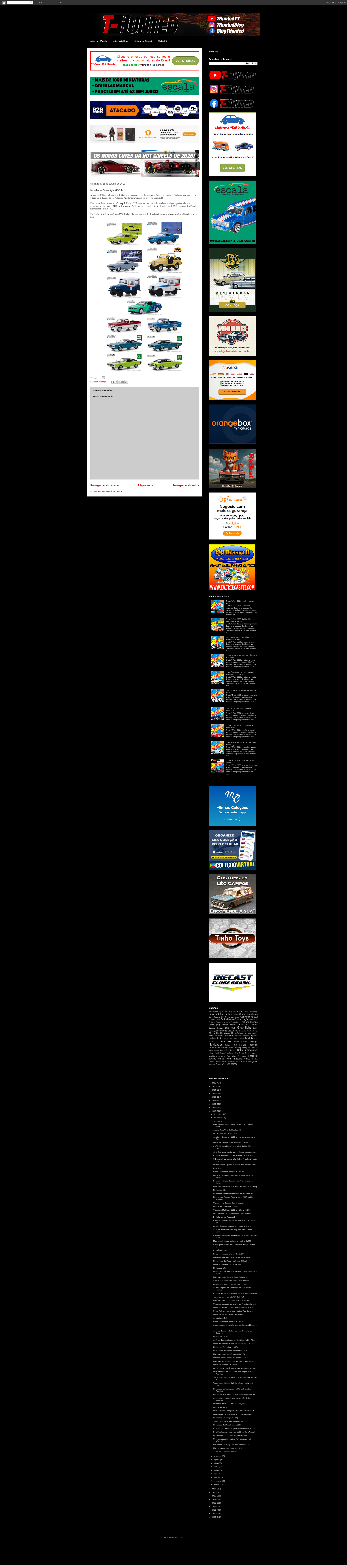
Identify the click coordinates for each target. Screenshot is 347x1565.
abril (216, 1474)
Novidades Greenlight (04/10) (225, 1418)
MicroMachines (213, 1042)
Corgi (218, 1019)
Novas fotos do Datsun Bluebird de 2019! (230, 1351)
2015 (214, 1496)
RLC (211, 1053)
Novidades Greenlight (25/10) (225, 1206)
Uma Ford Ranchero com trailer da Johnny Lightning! (235, 1187)
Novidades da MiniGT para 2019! (227, 1425)
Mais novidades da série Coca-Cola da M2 (231, 1277)
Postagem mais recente (104, 485)
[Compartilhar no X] (119, 382)
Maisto (225, 1039)
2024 (214, 1090)
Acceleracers (214, 1012)
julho (216, 1463)
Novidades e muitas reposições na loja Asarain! (233, 1194)
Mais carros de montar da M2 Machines (229, 1448)
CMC (222, 1017)
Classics (216, 1017)
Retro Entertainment (247, 1050)
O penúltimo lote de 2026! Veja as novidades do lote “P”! (240, 673)
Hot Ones (239, 1031)
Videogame (252, 1061)
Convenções (246, 1017)
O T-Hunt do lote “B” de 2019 (225, 1133)
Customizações (242, 1019)
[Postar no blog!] (116, 382)
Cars (211, 1017)
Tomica (246, 1058)
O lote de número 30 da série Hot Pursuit (230, 1143)
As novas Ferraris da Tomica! (225, 1452)
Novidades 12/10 (220, 1336)
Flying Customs (221, 1025)
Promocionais (228, 1047)
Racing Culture (214, 1050)
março (216, 1477)
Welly (224, 1064)
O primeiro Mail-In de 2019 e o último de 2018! (232, 1210)
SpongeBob (222, 1056)
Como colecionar (232, 1017)
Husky (249, 1033)
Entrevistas (235, 1022)
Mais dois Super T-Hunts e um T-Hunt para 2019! (233, 1361)
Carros (235, 1014)
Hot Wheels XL (240, 1033)
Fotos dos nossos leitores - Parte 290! (229, 1172)
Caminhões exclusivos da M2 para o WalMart (232, 1226)
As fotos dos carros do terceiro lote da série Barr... (234, 1155)
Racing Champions (250, 1048)
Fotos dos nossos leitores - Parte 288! (229, 1322)
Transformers (220, 1062)
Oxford (227, 1045)
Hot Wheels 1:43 (249, 1031)
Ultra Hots (240, 1062)
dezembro (218, 1114)
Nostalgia (254, 1042)
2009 (214, 1517)
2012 (214, 1506)
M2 (219, 1038)
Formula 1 (233, 1025)
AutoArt (248, 1012)
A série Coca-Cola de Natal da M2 (227, 1130)
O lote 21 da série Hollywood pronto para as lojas (233, 1344)
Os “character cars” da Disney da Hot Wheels (232, 1213)
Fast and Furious (249, 1022)
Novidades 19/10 (220, 1268)
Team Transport (233, 1058)
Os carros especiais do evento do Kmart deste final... (235, 1304)
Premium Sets (214, 1048)
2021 (214, 1100)
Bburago (254, 1012)
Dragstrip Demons (223, 1022)
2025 (214, 1086)
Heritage (212, 1031)
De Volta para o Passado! (224, 1217)
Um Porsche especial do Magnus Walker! (230, 1435)
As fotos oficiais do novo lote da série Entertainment (235, 1293)
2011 (214, 1510)
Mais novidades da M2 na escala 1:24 (229, 1354)
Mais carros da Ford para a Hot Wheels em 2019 (233, 1411)
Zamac (234, 1064)
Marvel (241, 1039)
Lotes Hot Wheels (98, 41)
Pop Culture (239, 1045)
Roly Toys (217, 1168)
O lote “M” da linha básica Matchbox (228, 1315)
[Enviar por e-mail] (112, 382)
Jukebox (237, 1036)
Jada (211, 1036)
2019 (214, 1107)
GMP (233, 1028)
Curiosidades (227, 1019)
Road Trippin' (220, 1053)
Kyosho (254, 1036)
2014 (214, 1499)
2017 (214, 1489)
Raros (222, 1050)
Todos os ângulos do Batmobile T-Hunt (229, 1421)
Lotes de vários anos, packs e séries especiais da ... (235, 1394)
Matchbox (251, 1038)
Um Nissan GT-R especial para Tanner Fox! (231, 1445)
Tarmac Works (216, 1058)
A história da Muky (220, 1250)
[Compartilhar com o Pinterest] (126, 382)
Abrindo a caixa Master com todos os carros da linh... (235, 1152)
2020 (214, 1104)
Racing (238, 1048)
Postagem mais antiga (185, 485)
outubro (217, 1121)
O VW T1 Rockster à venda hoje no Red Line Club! (234, 1368)
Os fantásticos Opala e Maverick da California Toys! (234, 1165)
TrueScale (231, 1062)
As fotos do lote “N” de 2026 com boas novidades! (239, 638)
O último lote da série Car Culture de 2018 (231, 1358)
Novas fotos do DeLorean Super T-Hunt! (230, 1261)
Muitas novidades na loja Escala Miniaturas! (231, 1257)
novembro (218, 1118)
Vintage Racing (215, 1064)
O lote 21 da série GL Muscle (225, 1365)
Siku (236, 1053)
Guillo (255, 1028)
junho (216, 1467)
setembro (218, 1456)
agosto (217, 1460)
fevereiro (218, 1481)
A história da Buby (220, 1318)
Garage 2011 (223, 1028)
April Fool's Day (225, 1012)
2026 (214, 1083)
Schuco (230, 1053)
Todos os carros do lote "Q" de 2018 (228, 1297)
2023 (214, 1093)
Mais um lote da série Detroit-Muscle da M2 (231, 1300)
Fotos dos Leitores (248, 1024)
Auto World (238, 1011)
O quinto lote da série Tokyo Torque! (228, 1203)
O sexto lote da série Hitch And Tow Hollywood (232, 1414)
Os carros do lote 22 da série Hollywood (230, 1404)
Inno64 (255, 1033)
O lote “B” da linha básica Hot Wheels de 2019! (233, 1308)
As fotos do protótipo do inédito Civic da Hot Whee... (235, 1340)
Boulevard (214, 1014)
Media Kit (162, 41)
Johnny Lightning (224, 1035)
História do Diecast (143, 41)
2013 (214, 1503)
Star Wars (231, 1056)
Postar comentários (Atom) (110, 491)
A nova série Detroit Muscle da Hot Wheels (231, 1281)
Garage (212, 1028)
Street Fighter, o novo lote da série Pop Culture (233, 1311)
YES (228, 1064)
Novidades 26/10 (220, 1190)
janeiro (217, 1484)
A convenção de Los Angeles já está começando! (234, 1428)
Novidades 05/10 (220, 1407)
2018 (214, 1111)
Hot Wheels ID (226, 1033)
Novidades (216, 1044)
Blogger (179, 1537)
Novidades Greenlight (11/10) (225, 1347)
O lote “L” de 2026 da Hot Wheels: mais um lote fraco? (240, 620)
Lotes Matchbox (120, 41)
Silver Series (244, 1053)
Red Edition (231, 1050)
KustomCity (246, 1036)
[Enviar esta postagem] (103, 377)
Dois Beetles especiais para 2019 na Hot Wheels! (234, 1432)
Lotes (212, 1038)
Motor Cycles (240, 1042)
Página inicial (145, 485)
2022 (214, 1097)
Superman (242, 1056)
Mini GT (226, 1041)
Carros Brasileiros (248, 1014)
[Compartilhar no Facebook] (123, 382)
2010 (214, 1513)
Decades (254, 1019)
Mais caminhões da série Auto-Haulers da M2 (232, 1241)
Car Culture (226, 1014)
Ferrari (211, 1025)
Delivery (212, 1022)
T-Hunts (252, 1055)
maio (216, 1470)
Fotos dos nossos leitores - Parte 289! (229, 1254)
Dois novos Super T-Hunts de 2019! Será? (231, 1284)
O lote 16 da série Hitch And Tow (227, 1264)
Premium (253, 1045)
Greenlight (101, 382)
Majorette (233, 1039)
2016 (214, 1492)
